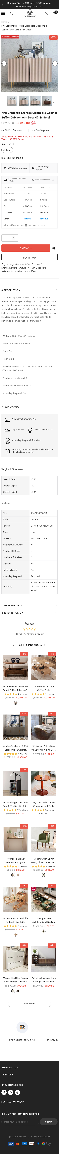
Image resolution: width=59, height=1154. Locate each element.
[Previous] (4, 63)
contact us (27, 219)
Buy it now (29, 258)
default (7, 150)
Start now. (32, 225)
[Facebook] (4, 1092)
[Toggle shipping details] (53, 180)
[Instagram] (10, 1092)
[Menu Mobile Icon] (3, 13)
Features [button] (5, 503)
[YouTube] (17, 1092)
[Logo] (30, 13)
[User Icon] (46, 13)
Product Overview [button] (10, 407)
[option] (29, 6)
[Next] (55, 63)
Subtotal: (6, 158)
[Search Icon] (11, 13)
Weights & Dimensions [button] (12, 469)
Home (4, 22)
